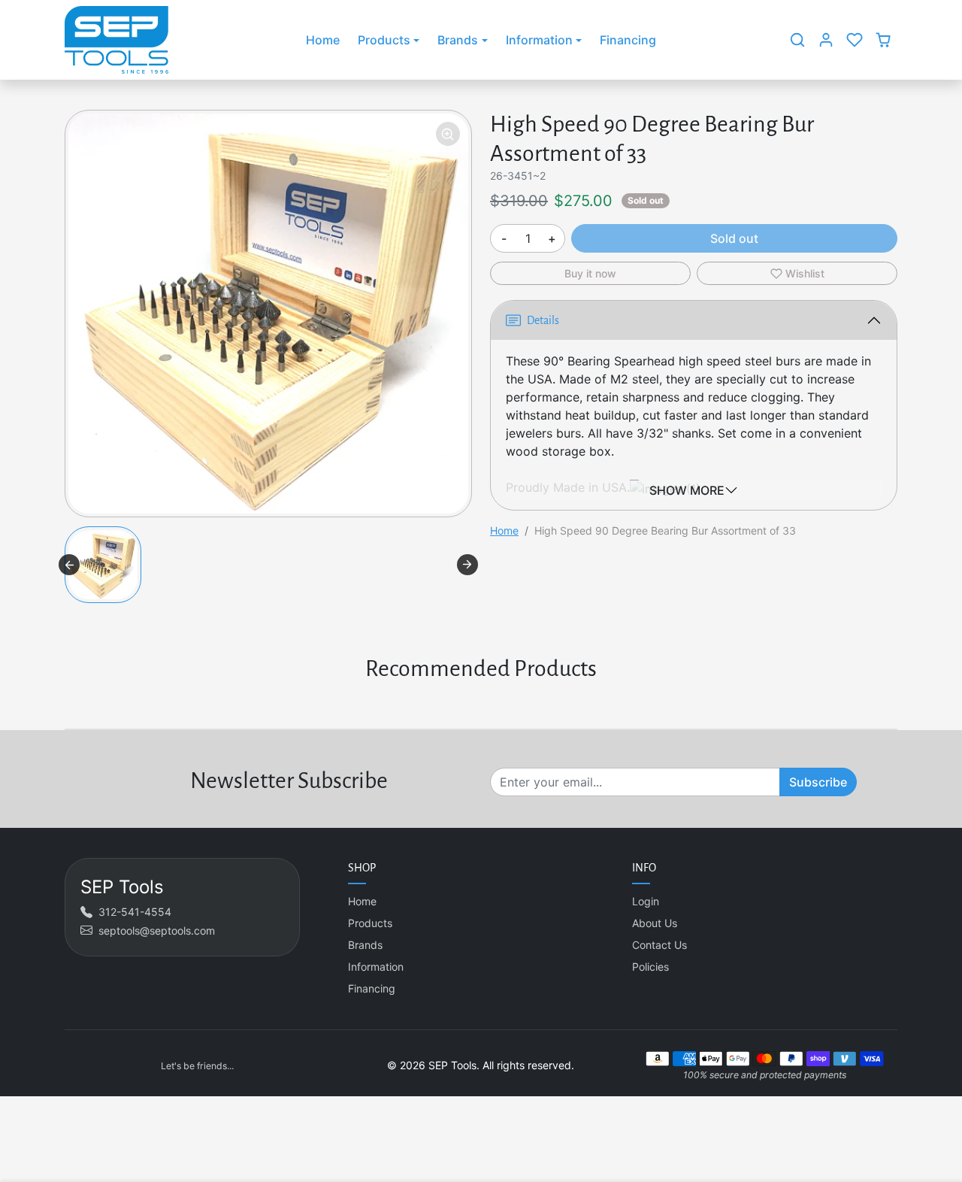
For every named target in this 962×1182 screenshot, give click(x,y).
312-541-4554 (134, 911)
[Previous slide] (69, 564)
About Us (654, 923)
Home (323, 39)
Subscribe (818, 782)
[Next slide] (467, 564)
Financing (628, 39)
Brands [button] (457, 39)
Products (370, 923)
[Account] (826, 40)
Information (376, 966)
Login (645, 901)
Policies (650, 966)
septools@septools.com (156, 930)
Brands (365, 944)
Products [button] (384, 39)
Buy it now (590, 273)
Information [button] (539, 39)
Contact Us (659, 944)
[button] (797, 40)
